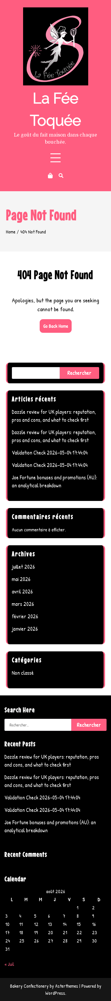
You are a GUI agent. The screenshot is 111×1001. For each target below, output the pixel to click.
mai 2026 (21, 579)
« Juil (9, 964)
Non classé (23, 672)
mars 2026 (23, 604)
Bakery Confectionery (29, 986)
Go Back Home (55, 326)
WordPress (55, 993)
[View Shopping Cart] (50, 176)
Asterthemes (66, 986)
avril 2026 (22, 591)
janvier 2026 (25, 628)
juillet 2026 (23, 566)
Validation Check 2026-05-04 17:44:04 (50, 452)
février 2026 (25, 616)
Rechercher (79, 373)
